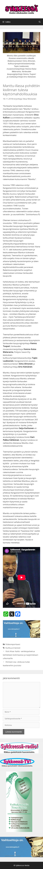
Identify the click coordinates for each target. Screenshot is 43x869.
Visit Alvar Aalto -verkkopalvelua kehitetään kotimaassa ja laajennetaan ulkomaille (20, 655)
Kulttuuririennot (13, 648)
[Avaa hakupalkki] (39, 21)
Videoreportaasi (13, 644)
